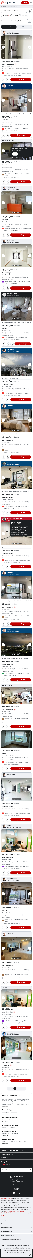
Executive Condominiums (7, 1213)
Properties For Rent (6, 1231)
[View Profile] (16, 32)
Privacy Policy (24, 1248)
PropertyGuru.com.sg (6, 1198)
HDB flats (22, 1211)
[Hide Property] (26, 38)
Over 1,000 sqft (6, 1133)
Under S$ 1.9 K (5, 1112)
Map (25, 27)
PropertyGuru (5, 1220)
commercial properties (26, 1213)
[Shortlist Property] (29, 38)
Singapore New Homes (7, 1235)
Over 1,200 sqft (14, 1133)
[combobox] (15, 11)
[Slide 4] (16, 157)
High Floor (4, 1127)
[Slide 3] (15, 212)
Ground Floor (12, 1127)
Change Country (6, 1162)
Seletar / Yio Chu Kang (8, 1141)
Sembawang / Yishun (20, 1141)
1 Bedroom (9, 1120)
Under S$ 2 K (14, 1112)
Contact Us (4, 1158)
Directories (4, 1224)
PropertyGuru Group (7, 1154)
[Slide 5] (17, 157)
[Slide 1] (12, 157)
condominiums (9, 1211)
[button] (30, 522)
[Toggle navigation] (30, 2)
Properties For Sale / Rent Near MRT (11, 1239)
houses (16, 1213)
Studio (4, 1120)
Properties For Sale (6, 1227)
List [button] (10, 27)
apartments (16, 1211)
